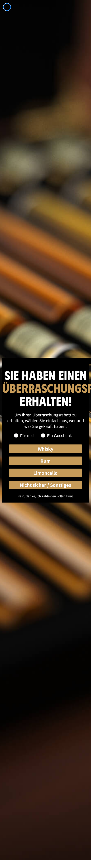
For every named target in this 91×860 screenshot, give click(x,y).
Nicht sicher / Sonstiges (45, 485)
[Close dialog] (7, 7)
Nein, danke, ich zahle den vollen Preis (45, 496)
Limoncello (45, 473)
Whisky (45, 449)
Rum (45, 461)
